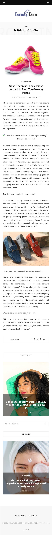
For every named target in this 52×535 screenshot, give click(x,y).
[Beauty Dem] (26, 13)
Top (27, 530)
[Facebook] (34, 339)
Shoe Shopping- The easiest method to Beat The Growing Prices (26, 89)
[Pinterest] (40, 339)
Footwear (27, 82)
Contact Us (20, 516)
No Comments (34, 97)
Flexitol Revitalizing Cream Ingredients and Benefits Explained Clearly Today (26, 483)
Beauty (26, 397)
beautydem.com (42, 523)
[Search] (48, 2)
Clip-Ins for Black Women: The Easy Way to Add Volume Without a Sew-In (26, 404)
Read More (14, 339)
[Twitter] (37, 339)
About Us (32, 516)
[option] (26, 389)
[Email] (44, 339)
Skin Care (26, 476)
